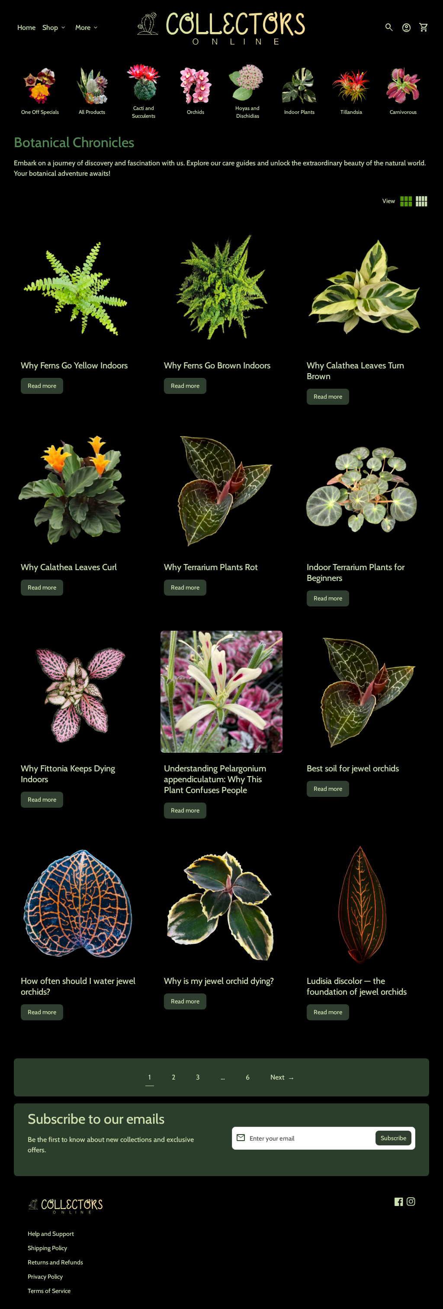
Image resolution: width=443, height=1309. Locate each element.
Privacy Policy (45, 1276)
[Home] (221, 27)
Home (26, 27)
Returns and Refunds (55, 1262)
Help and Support (51, 1234)
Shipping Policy (47, 1248)
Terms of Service (49, 1291)
